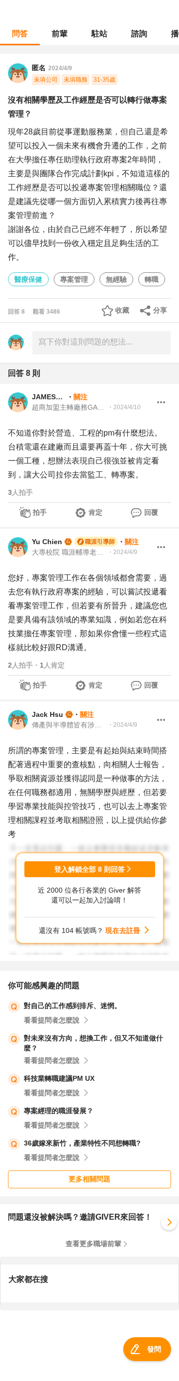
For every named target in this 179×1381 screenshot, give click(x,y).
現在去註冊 (122, 930)
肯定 (95, 512)
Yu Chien (47, 542)
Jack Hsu (47, 714)
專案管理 (74, 279)
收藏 (122, 310)
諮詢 (139, 33)
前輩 (60, 33)
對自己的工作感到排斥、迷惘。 (72, 1006)
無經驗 (116, 279)
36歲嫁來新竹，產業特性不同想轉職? (82, 1143)
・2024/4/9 (122, 552)
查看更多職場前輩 (93, 1244)
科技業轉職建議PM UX (59, 1078)
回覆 (151, 512)
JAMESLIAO (49, 397)
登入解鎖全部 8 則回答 (89, 869)
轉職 (152, 279)
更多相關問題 (89, 1179)
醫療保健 (28, 279)
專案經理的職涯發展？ (58, 1111)
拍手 (40, 512)
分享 (160, 310)
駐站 (99, 33)
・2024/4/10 (124, 407)
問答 (20, 33)
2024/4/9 (60, 68)
